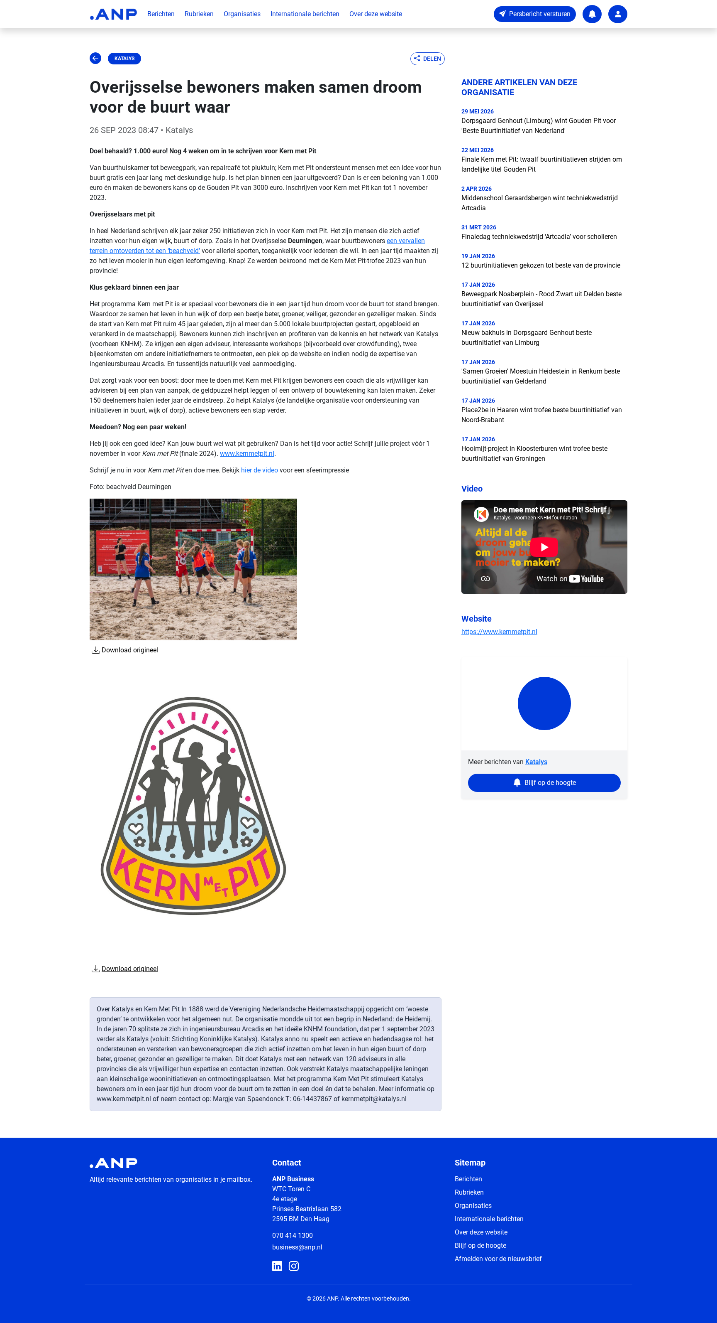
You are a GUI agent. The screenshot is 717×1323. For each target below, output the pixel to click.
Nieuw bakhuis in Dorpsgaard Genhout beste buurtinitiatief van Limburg (526, 338)
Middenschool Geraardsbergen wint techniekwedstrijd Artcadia (539, 203)
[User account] (617, 14)
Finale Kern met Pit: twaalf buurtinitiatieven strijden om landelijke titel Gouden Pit (541, 164)
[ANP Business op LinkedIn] (277, 1266)
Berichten (161, 14)
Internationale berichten (305, 14)
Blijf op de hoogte (480, 1245)
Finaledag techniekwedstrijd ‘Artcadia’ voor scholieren (539, 237)
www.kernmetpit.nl (247, 453)
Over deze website (375, 14)
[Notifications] (592, 14)
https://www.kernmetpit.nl (499, 632)
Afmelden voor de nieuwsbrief (498, 1259)
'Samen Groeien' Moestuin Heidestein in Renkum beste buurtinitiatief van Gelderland (540, 376)
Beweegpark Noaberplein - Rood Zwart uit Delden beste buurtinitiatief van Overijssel (541, 299)
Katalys (124, 58)
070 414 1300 (292, 1235)
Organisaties (242, 14)
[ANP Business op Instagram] (294, 1266)
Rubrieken (199, 14)
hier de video (258, 470)
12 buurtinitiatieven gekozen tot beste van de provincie (540, 265)
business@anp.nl (297, 1247)
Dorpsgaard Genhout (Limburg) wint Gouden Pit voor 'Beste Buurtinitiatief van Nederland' (538, 126)
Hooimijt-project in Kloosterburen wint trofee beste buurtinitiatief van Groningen (534, 453)
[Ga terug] (95, 58)
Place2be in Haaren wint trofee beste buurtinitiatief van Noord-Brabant (541, 415)
